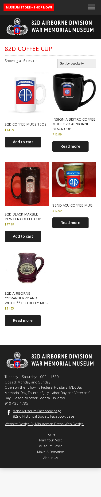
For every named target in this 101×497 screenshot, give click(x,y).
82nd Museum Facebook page (37, 410)
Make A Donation (50, 451)
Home (50, 434)
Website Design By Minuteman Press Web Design (44, 423)
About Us (50, 457)
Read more (70, 146)
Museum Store (50, 446)
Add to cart (23, 141)
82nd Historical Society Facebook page (43, 416)
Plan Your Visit (50, 440)
